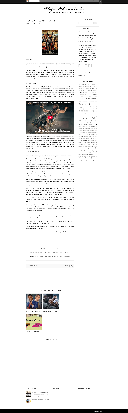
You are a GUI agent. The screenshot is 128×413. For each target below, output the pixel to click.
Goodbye (95, 92)
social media (81, 162)
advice (88, 120)
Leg (89, 103)
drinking (85, 136)
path (84, 160)
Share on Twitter (52, 252)
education (81, 138)
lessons (92, 148)
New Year (92, 107)
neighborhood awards (83, 156)
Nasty (80, 107)
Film (46, 256)
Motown (93, 105)
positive (88, 160)
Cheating (87, 86)
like (83, 150)
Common (80, 88)
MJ (95, 103)
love (91, 150)
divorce (80, 136)
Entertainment (92, 91)
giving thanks (87, 142)
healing (80, 146)
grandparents (82, 144)
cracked (86, 130)
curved (84, 132)
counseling (93, 128)
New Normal (85, 107)
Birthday (93, 84)
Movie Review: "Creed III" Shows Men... (50, 312)
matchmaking (87, 152)
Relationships (84, 111)
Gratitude (94, 94)
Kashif (95, 101)
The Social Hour (87, 119)
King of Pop (83, 103)
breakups (81, 126)
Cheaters (80, 86)
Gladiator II (51, 256)
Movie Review (66, 256)
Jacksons (84, 101)
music (91, 154)
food (92, 138)
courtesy (80, 130)
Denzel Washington (39, 256)
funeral (80, 142)
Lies (92, 103)
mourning (85, 154)
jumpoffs (86, 148)
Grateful (88, 94)
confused (87, 128)
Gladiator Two (58, 256)
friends (88, 140)
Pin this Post (66, 252)
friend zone (82, 140)
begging (93, 122)
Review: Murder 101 (32, 331)
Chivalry (93, 86)
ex (84, 138)
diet (85, 134)
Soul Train (92, 113)
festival (87, 138)
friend (96, 138)
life (79, 150)
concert (80, 128)
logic (87, 150)
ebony (94, 136)
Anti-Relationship (83, 84)
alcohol (94, 120)
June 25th (91, 101)
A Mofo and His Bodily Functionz (40, 399)
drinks (89, 136)
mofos (93, 152)
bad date (87, 122)
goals (93, 142)
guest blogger (91, 144)
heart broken (88, 146)
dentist (80, 134)
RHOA (87, 108)
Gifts (91, 92)
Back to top (97, 411)
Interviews (92, 98)
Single (85, 113)
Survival (80, 118)
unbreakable (88, 162)
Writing (82, 120)
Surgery (93, 117)
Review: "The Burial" (33, 311)
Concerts (87, 88)
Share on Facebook (36, 252)
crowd (91, 130)
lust (95, 150)
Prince (80, 109)
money (80, 154)
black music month (86, 124)
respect (93, 160)
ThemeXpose (34, 411)
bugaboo (87, 126)
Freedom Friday (84, 92)
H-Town (89, 96)
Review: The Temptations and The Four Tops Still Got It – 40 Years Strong (40, 394)
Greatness (83, 96)
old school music (84, 158)
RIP (93, 109)
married (80, 152)
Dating (94, 88)
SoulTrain (81, 115)
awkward (80, 122)
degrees (94, 132)
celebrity (92, 126)
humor (80, 148)
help (95, 146)
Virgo (95, 119)
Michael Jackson (83, 105)
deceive (89, 132)
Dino (84, 90)
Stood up (86, 117)
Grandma (82, 94)
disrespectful (92, 134)
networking (93, 156)
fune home (93, 140)
